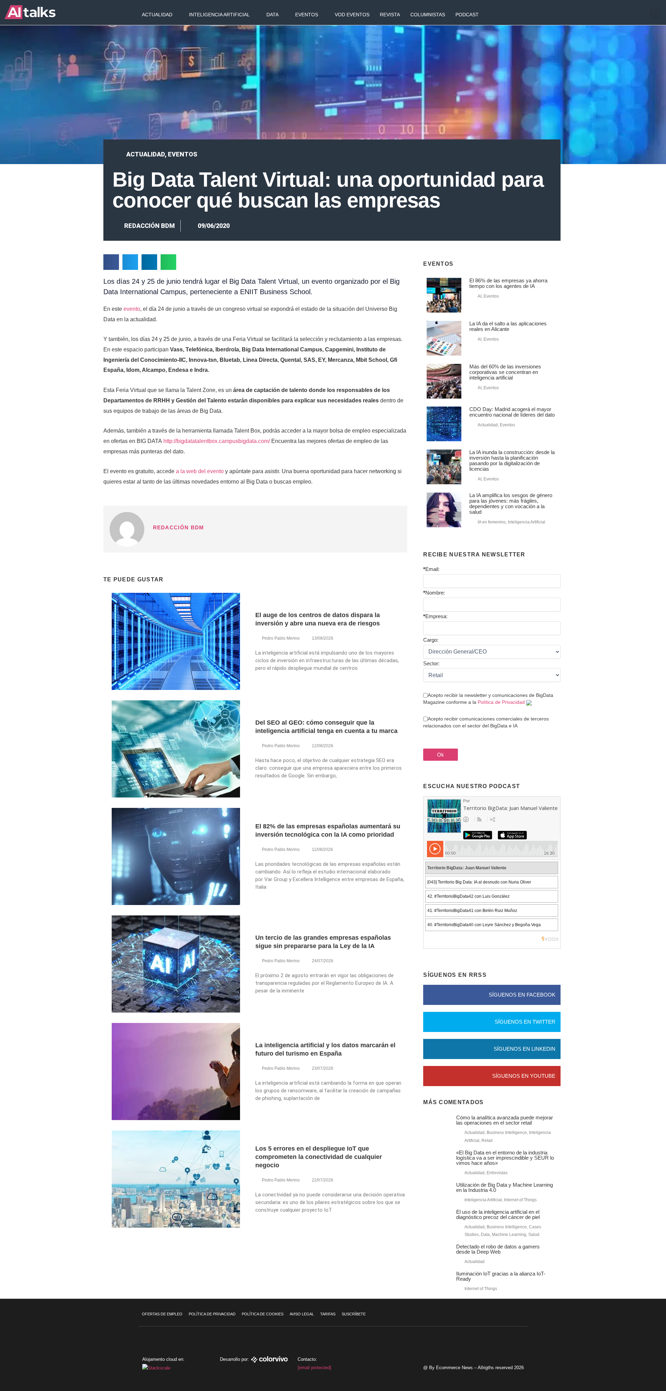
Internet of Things (520, 1199)
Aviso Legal (302, 1314)
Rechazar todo (624, 1353)
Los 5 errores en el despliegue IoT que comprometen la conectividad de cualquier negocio (318, 1157)
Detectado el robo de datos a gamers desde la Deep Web (498, 1249)
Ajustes (624, 1368)
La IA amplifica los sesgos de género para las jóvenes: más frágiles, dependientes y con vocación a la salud (510, 503)
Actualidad (157, 14)
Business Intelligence (507, 1132)
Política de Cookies (262, 1314)
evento (131, 309)
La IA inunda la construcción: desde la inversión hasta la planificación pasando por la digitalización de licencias (512, 460)
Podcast (467, 14)
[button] (654, 14)
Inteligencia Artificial (219, 14)
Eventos (306, 14)
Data (272, 14)
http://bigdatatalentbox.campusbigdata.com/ (216, 441)
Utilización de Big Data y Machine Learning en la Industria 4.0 (504, 1187)
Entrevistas (497, 1172)
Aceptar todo (624, 1339)
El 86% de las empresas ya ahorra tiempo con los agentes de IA (508, 283)
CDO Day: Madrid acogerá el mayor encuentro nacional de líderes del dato (512, 412)
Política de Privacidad (501, 702)
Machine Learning (509, 1234)
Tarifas (327, 1314)
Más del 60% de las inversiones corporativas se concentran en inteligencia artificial (505, 372)
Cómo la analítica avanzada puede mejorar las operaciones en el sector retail (504, 1120)
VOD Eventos (352, 14)
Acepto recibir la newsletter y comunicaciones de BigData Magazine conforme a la (488, 698)
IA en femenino (492, 522)
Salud (533, 1234)
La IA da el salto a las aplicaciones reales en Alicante (508, 326)
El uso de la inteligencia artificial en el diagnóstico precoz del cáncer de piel (498, 1214)
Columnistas (427, 14)
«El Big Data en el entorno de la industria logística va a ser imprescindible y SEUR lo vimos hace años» (505, 1158)
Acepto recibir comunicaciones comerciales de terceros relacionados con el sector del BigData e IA (486, 722)
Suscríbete (354, 1314)
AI (479, 296)
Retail (487, 1140)
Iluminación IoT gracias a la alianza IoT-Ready (500, 1276)
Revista (390, 14)
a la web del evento (200, 471)
